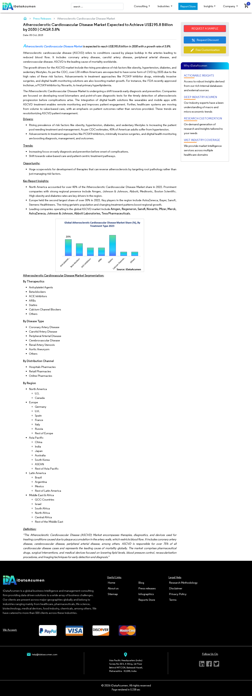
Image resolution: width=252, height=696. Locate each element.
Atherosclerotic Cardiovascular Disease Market (52, 46)
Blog (141, 582)
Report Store (188, 6)
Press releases (147, 588)
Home (111, 582)
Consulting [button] (141, 6)
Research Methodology (183, 582)
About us (113, 588)
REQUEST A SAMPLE (204, 28)
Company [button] (229, 6)
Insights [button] (208, 6)
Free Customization (205, 50)
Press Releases (42, 18)
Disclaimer (175, 588)
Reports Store (146, 599)
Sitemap (113, 594)
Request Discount (205, 40)
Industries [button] (164, 6)
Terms (173, 599)
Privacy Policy (178, 594)
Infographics (146, 594)
